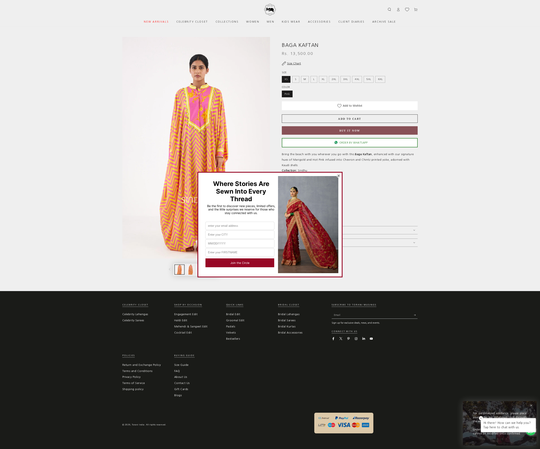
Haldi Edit (180, 320)
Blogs (178, 395)
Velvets (231, 332)
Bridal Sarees (286, 320)
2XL (334, 79)
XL (323, 79)
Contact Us (182, 383)
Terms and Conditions (137, 371)
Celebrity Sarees (133, 320)
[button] (389, 9)
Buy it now (349, 130)
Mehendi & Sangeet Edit (191, 326)
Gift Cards (181, 389)
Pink (287, 94)
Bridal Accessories (290, 332)
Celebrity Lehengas (135, 314)
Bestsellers (233, 338)
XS (286, 79)
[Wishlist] (407, 9)
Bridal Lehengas (288, 314)
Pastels (230, 326)
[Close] (531, 405)
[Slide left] (169, 269)
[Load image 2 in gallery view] (191, 270)
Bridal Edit (233, 314)
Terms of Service (133, 383)
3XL (345, 79)
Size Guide (181, 365)
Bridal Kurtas (286, 326)
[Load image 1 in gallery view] (179, 270)
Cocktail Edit (183, 332)
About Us (180, 377)
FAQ (177, 371)
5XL (368, 79)
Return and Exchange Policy (141, 365)
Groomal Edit (235, 320)
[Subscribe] (416, 315)
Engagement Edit (185, 314)
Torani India (138, 425)
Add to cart (349, 119)
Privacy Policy (131, 377)
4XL (357, 79)
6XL (380, 79)
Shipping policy (132, 389)
